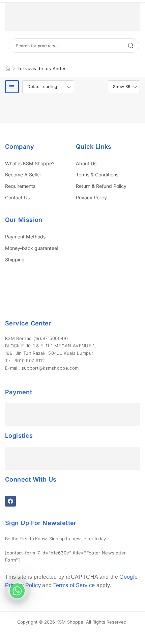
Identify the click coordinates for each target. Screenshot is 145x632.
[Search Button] (130, 45)
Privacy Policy (91, 197)
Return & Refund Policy (101, 186)
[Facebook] (10, 501)
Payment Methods (25, 236)
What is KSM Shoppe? (29, 163)
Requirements (20, 186)
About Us (86, 163)
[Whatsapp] (17, 590)
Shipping (15, 259)
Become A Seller (23, 174)
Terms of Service (74, 585)
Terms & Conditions (97, 174)
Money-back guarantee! (31, 248)
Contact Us (17, 197)
